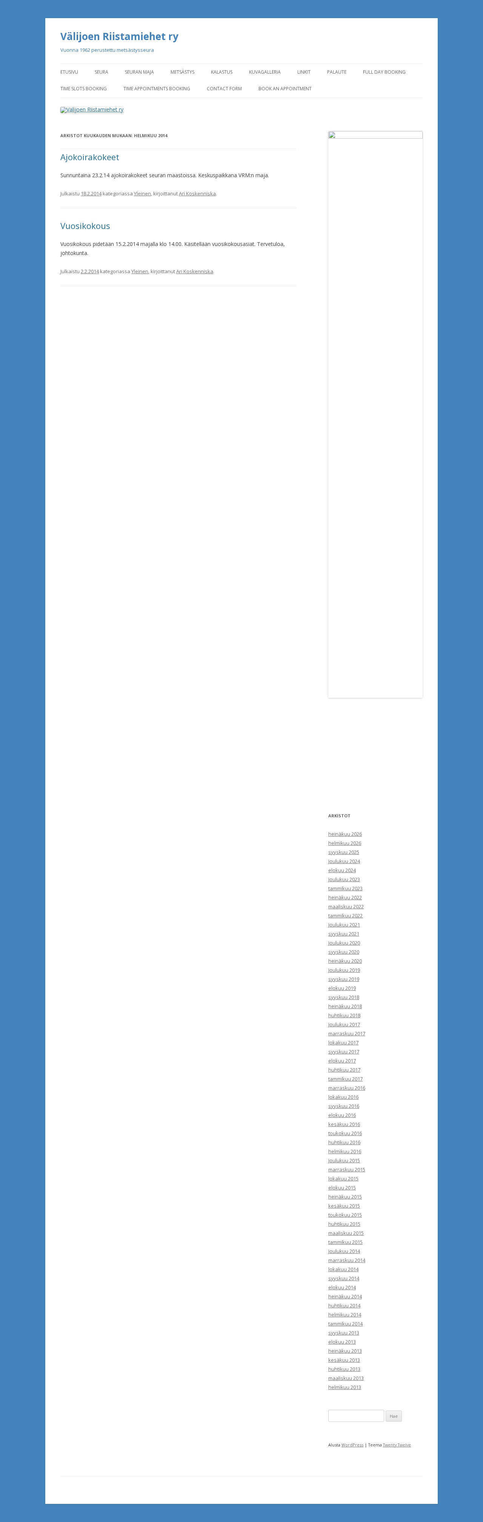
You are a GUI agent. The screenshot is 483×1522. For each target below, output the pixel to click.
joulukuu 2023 (344, 879)
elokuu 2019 (342, 988)
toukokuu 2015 (345, 1214)
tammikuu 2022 (345, 915)
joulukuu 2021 (344, 924)
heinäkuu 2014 (345, 1296)
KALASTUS (221, 72)
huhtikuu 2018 (344, 1015)
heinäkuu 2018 (345, 1006)
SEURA (101, 72)
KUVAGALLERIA (265, 72)
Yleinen (142, 193)
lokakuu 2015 (343, 1178)
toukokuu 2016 (345, 1133)
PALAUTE (336, 72)
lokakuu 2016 (343, 1097)
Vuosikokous (85, 225)
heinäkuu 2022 (345, 897)
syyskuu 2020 (343, 951)
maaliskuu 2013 (346, 1378)
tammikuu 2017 (345, 1078)
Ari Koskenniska (197, 193)
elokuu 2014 (342, 1287)
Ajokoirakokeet (89, 156)
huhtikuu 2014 (344, 1305)
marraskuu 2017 (346, 1033)
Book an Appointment (285, 88)
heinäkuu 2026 (345, 834)
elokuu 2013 (342, 1341)
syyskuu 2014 (343, 1278)
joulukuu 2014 (344, 1251)
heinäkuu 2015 (345, 1196)
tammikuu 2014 (345, 1323)
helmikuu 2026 (344, 843)
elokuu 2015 (342, 1187)
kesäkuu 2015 (344, 1205)
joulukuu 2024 (344, 861)
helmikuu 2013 (344, 1387)
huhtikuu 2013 (344, 1369)
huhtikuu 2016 (344, 1142)
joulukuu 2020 (344, 942)
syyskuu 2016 (343, 1106)
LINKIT (304, 72)
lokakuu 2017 (343, 1042)
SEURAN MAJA (139, 72)
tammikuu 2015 (345, 1242)
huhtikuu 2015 (344, 1223)
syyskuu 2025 (343, 852)
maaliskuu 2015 (346, 1233)
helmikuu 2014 (344, 1314)
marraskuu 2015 (346, 1169)
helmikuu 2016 (344, 1151)
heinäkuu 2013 (345, 1350)
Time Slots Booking (83, 88)
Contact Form (224, 88)
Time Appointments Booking (156, 88)
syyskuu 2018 (343, 997)
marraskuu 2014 (346, 1260)
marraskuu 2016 (346, 1087)
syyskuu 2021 (343, 933)
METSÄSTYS (182, 72)
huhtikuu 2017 (344, 1069)
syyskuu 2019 (343, 979)
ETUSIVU (69, 72)
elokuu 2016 (342, 1115)
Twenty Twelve (397, 1445)
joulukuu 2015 (344, 1160)
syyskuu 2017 (343, 1051)
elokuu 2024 (342, 870)
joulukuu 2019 (344, 970)
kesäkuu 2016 (344, 1124)
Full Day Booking (384, 72)
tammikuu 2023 (345, 888)
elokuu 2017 (342, 1060)
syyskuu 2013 (343, 1332)
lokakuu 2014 (343, 1269)
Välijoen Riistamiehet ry (119, 36)
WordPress (352, 1445)
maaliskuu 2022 (346, 906)
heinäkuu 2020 (345, 960)
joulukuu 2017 (344, 1024)
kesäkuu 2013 (344, 1359)
